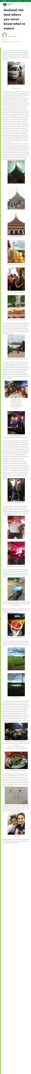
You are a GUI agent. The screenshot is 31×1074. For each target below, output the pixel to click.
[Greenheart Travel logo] (8, 5)
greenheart (4, 1)
